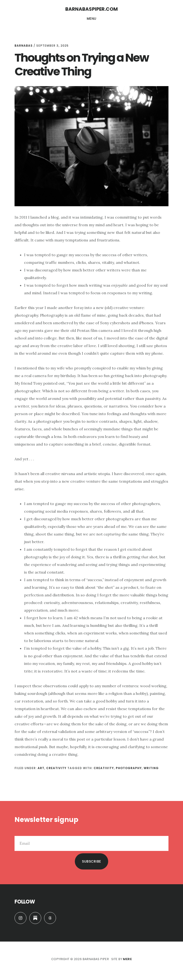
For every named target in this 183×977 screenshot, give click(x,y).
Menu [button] (92, 18)
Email (20, 832)
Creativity (56, 768)
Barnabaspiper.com (91, 9)
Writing (151, 768)
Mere (127, 959)
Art (41, 768)
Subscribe (91, 861)
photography (129, 768)
